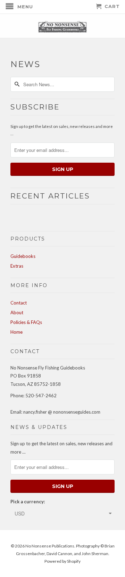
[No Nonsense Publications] (62, 26)
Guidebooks (22, 256)
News (25, 64)
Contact (18, 303)
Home (16, 332)
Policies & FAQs (26, 322)
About (16, 312)
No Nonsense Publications (49, 545)
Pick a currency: (27, 501)
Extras (16, 266)
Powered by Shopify (62, 561)
